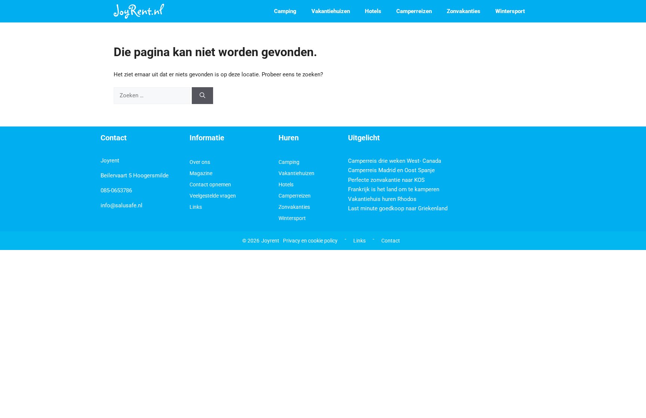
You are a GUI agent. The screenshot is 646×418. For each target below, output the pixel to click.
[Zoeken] (202, 95)
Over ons (200, 162)
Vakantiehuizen (330, 11)
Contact (390, 241)
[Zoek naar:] (153, 95)
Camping (285, 11)
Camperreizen (414, 11)
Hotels (373, 11)
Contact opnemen (210, 184)
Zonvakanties (463, 11)
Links (196, 207)
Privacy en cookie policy (310, 241)
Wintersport (510, 11)
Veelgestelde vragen (213, 196)
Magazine (201, 173)
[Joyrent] (139, 11)
